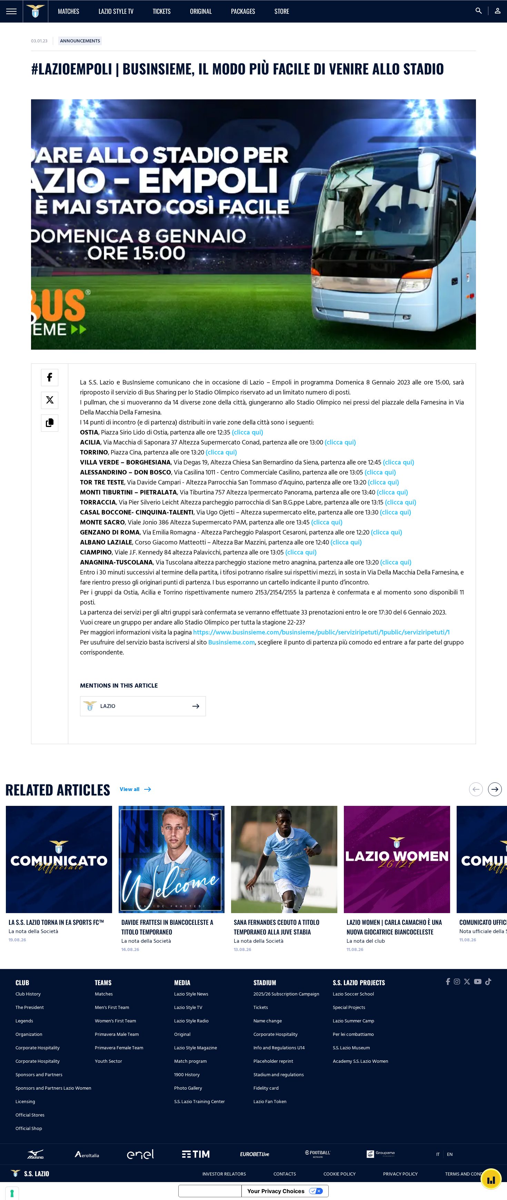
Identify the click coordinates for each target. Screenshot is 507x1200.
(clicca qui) (247, 432)
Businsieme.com (231, 642)
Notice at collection (210, 1191)
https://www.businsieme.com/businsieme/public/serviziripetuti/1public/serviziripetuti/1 (321, 632)
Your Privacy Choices (276, 1191)
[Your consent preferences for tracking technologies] (12, 1193)
